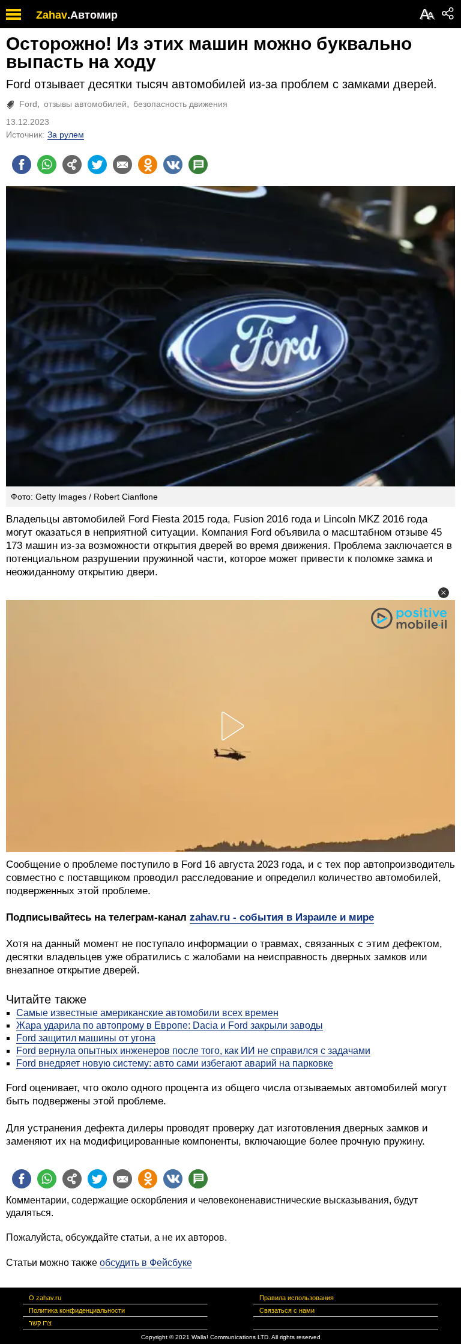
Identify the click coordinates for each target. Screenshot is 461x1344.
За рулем (65, 134)
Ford (28, 104)
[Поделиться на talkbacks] (198, 164)
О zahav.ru (45, 1297)
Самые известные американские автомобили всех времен (147, 1013)
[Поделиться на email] (122, 164)
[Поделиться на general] (72, 164)
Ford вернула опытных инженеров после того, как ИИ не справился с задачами (193, 1051)
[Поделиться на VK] (172, 164)
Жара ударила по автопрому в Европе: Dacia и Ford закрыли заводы (169, 1025)
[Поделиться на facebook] (21, 164)
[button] (443, 592)
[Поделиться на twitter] (97, 164)
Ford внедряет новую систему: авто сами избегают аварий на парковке (174, 1063)
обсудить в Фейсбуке (146, 1263)
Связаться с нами (287, 1310)
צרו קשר (40, 1323)
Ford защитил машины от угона (85, 1038)
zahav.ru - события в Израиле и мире (282, 917)
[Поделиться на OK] (147, 164)
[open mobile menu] (13, 14)
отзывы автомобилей (85, 104)
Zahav (51, 15)
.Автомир (92, 15)
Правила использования (296, 1297)
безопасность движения (180, 104)
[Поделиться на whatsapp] (46, 164)
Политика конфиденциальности (77, 1310)
